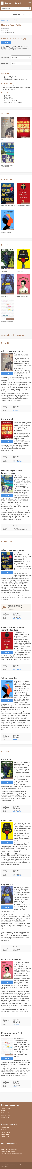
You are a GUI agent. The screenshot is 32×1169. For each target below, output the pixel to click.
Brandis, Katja (5, 1127)
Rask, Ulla (4, 1130)
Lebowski (15, 739)
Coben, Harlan (5, 1117)
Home (3, 20)
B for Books (15, 410)
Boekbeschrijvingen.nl (13, 3)
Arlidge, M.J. (4, 1110)
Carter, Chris (5, 1149)
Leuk (6, 374)
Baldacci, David (5, 1115)
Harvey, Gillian (5, 1136)
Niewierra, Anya (5, 1151)
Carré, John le (5, 1147)
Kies (24, 14)
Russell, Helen (5, 1134)
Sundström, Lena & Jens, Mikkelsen (11, 1156)
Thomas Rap (16, 1024)
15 (5, 43)
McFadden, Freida (6, 1112)
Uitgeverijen (4, 1166)
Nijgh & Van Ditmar (17, 461)
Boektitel (14, 57)
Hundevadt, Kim (5, 1132)
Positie (14, 63)
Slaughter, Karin (5, 1108)
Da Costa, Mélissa (6, 1153)
